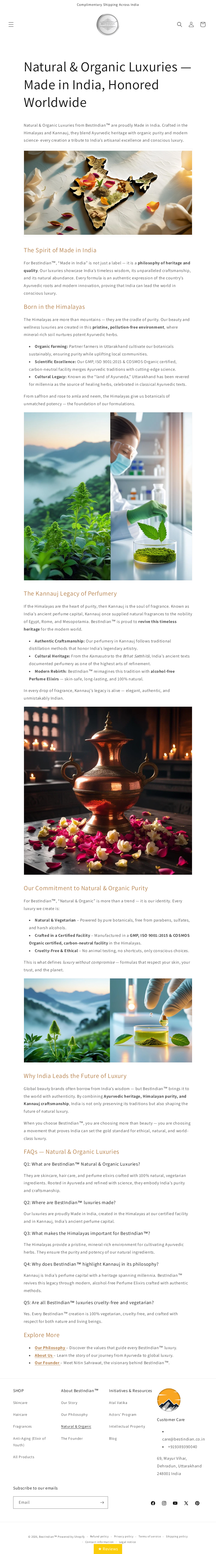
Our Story (69, 1402)
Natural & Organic (76, 1426)
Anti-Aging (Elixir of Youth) (29, 1441)
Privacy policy (124, 1536)
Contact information (99, 1542)
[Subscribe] (102, 1502)
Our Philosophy (74, 1414)
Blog (113, 1438)
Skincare (20, 1402)
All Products (23, 1456)
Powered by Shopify (71, 1536)
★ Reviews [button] (108, 1549)
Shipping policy (177, 1536)
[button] (11, 24)
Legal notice (127, 1542)
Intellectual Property (127, 1426)
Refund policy (99, 1536)
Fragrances (22, 1426)
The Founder (72, 1438)
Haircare (20, 1414)
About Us (44, 1355)
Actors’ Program (123, 1414)
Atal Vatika (118, 1402)
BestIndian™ (48, 1536)
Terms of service (150, 1536)
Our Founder (47, 1362)
